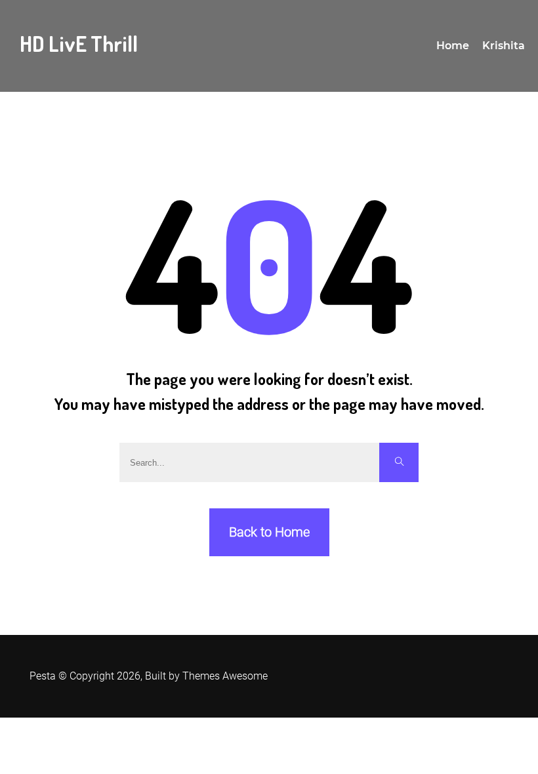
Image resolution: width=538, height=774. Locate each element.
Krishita (503, 45)
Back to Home (269, 532)
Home (452, 45)
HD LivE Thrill (79, 43)
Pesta (43, 676)
